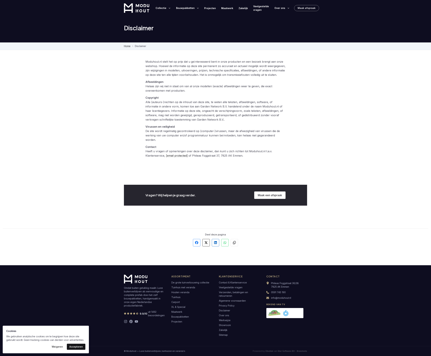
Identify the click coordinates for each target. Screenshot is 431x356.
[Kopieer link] (234, 242)
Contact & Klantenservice (233, 282)
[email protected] (177, 155)
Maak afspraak (307, 8)
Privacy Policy (227, 305)
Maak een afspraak (270, 195)
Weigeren (57, 346)
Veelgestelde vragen (261, 8)
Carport (175, 302)
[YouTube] (136, 321)
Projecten (210, 8)
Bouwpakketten (185, 8)
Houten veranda (180, 292)
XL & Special (178, 306)
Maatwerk (227, 8)
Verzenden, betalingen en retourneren (233, 294)
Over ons (279, 8)
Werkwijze (224, 320)
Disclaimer (224, 310)
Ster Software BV (286, 351)
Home (127, 46)
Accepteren (76, 346)
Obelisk (269, 351)
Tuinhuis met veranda (183, 287)
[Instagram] (125, 321)
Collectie (161, 8)
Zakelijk (243, 8)
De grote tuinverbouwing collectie (190, 282)
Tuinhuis (175, 297)
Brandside (302, 351)
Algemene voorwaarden (232, 300)
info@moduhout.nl (281, 297)
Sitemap (223, 334)
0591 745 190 (278, 292)
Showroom (225, 325)
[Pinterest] (131, 321)
